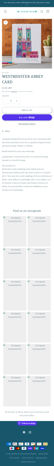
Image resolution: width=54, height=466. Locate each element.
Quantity (5, 96)
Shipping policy (41, 458)
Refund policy (43, 454)
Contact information (28, 462)
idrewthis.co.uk (16, 454)
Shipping (14, 91)
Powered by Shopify (29, 454)
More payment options (27, 124)
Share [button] (7, 131)
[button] (5, 11)
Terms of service (27, 458)
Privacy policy (14, 458)
